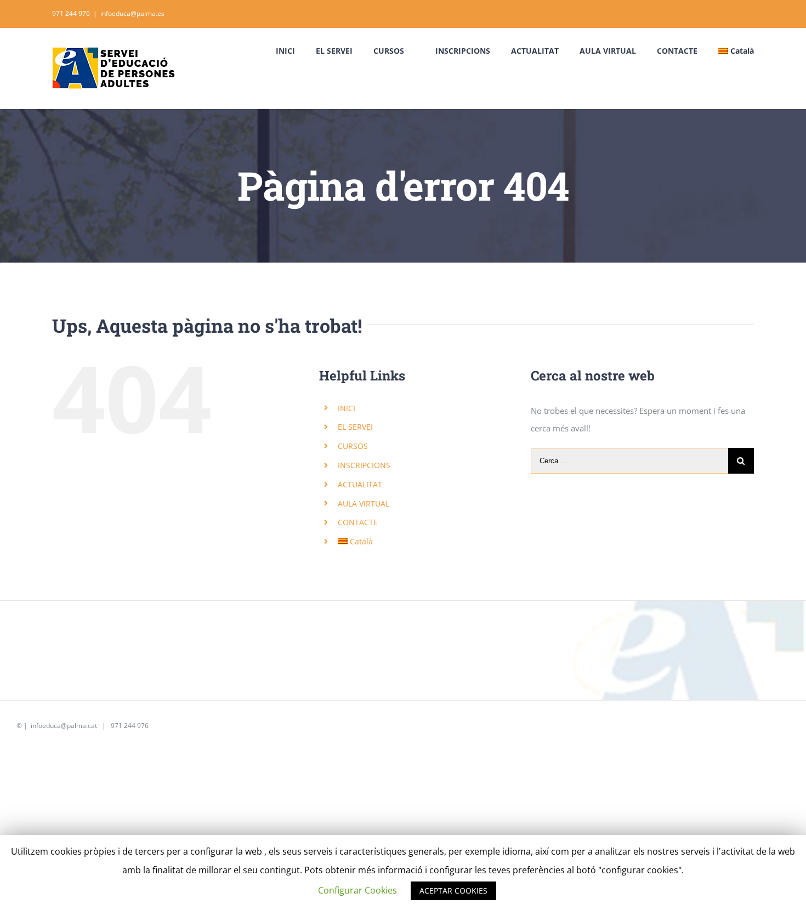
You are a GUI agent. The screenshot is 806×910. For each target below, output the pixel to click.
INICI (346, 408)
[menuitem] (296, 51)
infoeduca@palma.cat (63, 725)
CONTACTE (358, 522)
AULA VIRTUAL (363, 503)
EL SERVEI (355, 427)
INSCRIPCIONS (364, 465)
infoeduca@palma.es (132, 13)
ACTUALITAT (360, 484)
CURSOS (353, 446)
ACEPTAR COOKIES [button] (453, 890)
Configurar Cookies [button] (357, 890)
